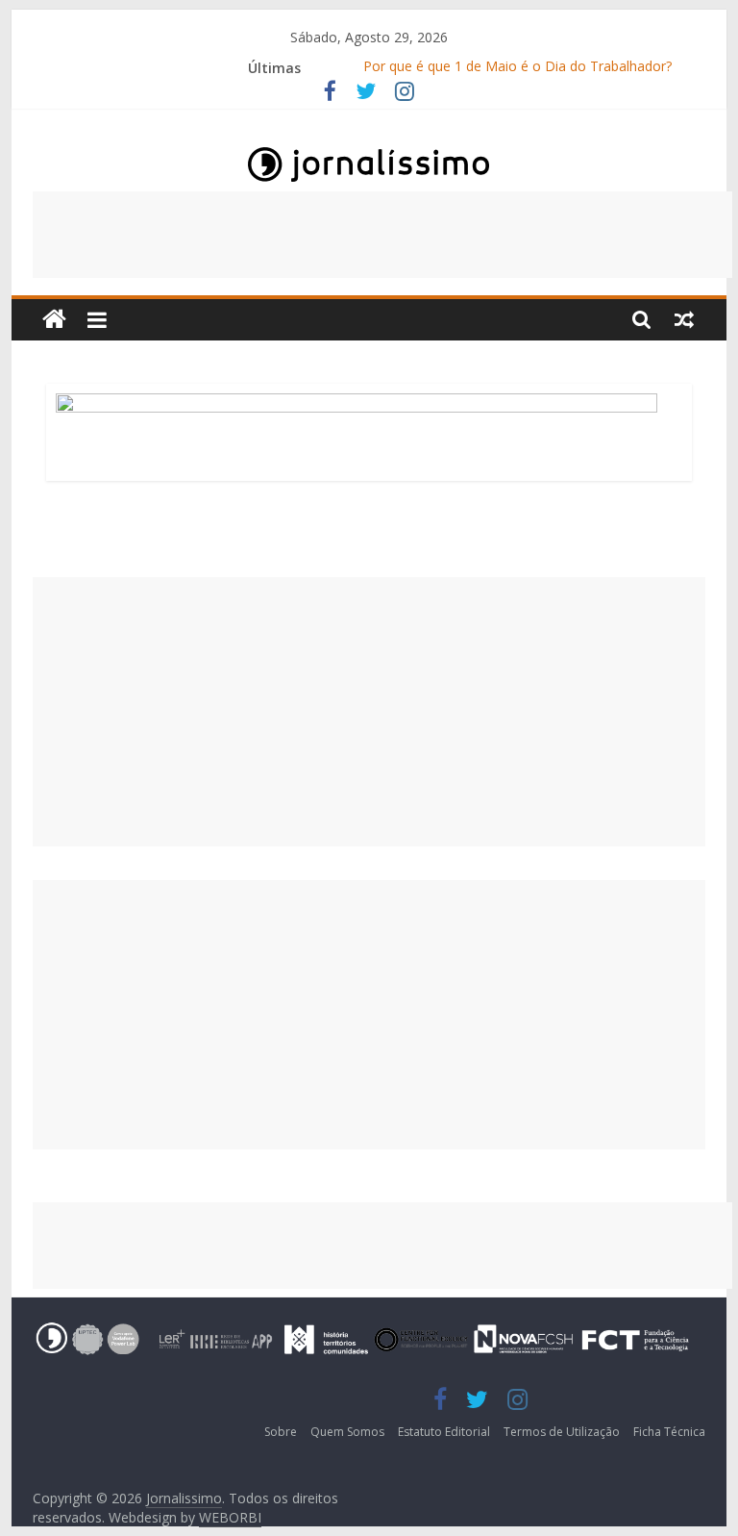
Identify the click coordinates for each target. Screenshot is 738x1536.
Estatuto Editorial (444, 1431)
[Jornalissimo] (54, 319)
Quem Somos (347, 1431)
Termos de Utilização (562, 1431)
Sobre (280, 1431)
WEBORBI (230, 1517)
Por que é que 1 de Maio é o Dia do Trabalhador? (517, 68)
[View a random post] (684, 319)
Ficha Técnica (669, 1431)
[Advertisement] (382, 234)
